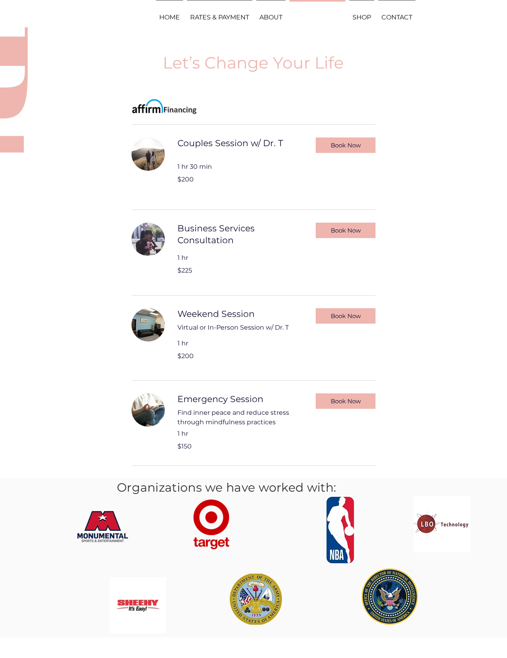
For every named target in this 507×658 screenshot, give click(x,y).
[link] (240, 143)
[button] (345, 145)
